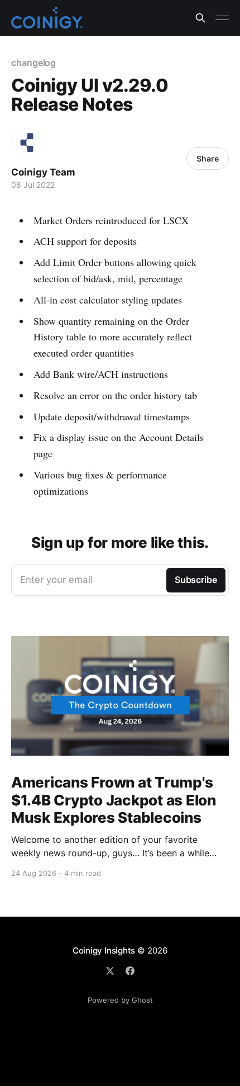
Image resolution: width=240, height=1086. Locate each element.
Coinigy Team (43, 172)
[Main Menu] (222, 18)
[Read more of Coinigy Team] (26, 142)
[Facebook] (130, 970)
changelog (33, 62)
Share (207, 158)
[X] (109, 970)
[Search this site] (200, 18)
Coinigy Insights (104, 950)
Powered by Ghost (120, 999)
